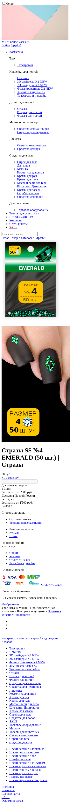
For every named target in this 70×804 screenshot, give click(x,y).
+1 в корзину (10, 477)
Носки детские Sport (22, 755)
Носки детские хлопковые (26, 748)
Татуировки (17, 648)
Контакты (15, 220)
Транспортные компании (26, 522)
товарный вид (37, 638)
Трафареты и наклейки (24, 669)
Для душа (15, 690)
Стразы (14, 672)
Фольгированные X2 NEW (27, 662)
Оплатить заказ (19, 559)
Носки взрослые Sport (23, 773)
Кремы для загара (21, 711)
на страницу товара (14, 638)
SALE (13, 721)
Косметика (16, 52)
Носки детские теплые (24, 752)
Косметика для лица (22, 693)
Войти (6, 45)
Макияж (14, 728)
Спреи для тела (19, 738)
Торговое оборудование (25, 725)
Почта (13, 536)
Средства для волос (22, 718)
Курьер (14, 532)
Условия (14, 556)
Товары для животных (24, 213)
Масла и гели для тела (24, 704)
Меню (9, 3)
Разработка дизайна (22, 563)
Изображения (10, 604)
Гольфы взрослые (20, 776)
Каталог (7, 641)
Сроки (13, 552)
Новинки (15, 652)
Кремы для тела (19, 700)
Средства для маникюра (25, 683)
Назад (5, 238)
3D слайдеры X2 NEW (24, 655)
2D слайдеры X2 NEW (24, 658)
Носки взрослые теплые (25, 769)
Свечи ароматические (23, 735)
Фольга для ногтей (21, 679)
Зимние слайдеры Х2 (23, 665)
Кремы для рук (19, 697)
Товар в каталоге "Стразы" (28, 238)
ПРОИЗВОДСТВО (22, 216)
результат (54, 638)
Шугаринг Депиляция (24, 707)
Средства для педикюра (25, 686)
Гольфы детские (20, 759)
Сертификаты (18, 223)
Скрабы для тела (20, 714)
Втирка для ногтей (21, 676)
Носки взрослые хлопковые (27, 766)
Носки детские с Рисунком (27, 762)
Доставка (8, 786)
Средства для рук (20, 742)
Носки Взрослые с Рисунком (28, 780)
